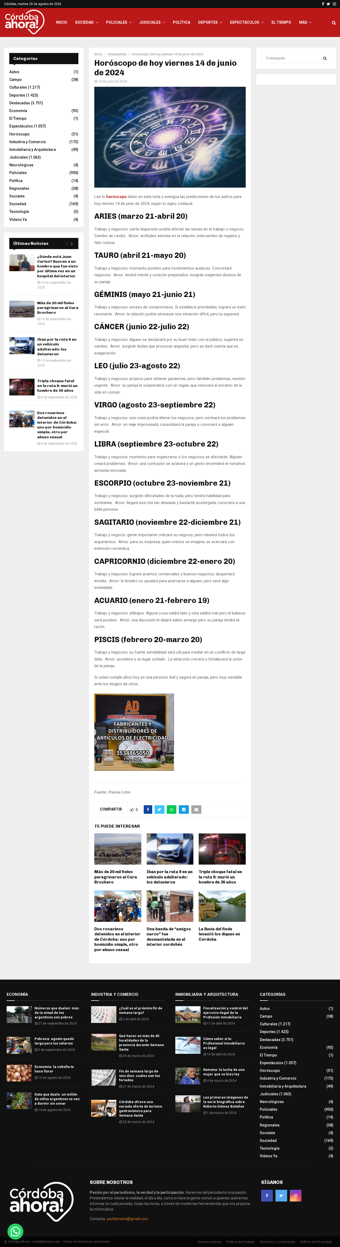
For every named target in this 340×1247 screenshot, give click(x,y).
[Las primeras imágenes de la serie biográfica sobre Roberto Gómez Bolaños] (188, 1103)
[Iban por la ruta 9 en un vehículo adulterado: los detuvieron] (22, 345)
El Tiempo (281, 22)
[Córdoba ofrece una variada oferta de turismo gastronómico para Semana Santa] (103, 1108)
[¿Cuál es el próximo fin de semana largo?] (103, 1014)
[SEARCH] (325, 58)
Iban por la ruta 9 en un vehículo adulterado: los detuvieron (170, 877)
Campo (15, 79)
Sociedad (84, 22)
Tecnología (19, 211)
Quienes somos (209, 1242)
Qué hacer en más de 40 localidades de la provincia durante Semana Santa (141, 1042)
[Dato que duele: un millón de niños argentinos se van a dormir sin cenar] (19, 1100)
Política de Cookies (240, 1242)
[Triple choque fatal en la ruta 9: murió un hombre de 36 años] (22, 387)
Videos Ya (18, 219)
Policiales (116, 22)
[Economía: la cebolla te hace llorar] (19, 1073)
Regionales (19, 188)
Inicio (61, 22)
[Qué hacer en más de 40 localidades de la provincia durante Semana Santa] (103, 1042)
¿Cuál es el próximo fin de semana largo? (140, 1010)
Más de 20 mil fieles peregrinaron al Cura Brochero (115, 877)
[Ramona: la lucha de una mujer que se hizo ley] (188, 1076)
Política (181, 22)
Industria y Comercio (27, 142)
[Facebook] (267, 1195)
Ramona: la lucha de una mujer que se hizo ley (224, 1072)
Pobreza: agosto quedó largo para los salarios (54, 1041)
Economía (18, 111)
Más (303, 22)
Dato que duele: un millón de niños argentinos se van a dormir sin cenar (57, 1098)
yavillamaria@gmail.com (127, 1219)
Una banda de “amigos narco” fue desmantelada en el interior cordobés (169, 937)
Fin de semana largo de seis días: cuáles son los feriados (139, 1075)
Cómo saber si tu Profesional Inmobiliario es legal (224, 1043)
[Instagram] (295, 1195)
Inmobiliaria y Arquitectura (32, 149)
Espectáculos (244, 22)
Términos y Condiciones (277, 1242)
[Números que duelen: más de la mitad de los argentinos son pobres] (19, 1014)
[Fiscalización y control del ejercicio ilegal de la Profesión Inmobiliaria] (188, 1014)
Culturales (18, 87)
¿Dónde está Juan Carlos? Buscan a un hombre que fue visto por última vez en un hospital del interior (57, 266)
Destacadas (19, 103)
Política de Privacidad (316, 1242)
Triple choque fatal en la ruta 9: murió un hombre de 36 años (220, 877)
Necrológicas (21, 165)
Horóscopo (19, 134)
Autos (14, 72)
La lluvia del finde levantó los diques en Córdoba (219, 934)
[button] (15, 1232)
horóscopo (117, 196)
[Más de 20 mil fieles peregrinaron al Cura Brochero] (22, 309)
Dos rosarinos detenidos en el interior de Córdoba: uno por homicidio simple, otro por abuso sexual (117, 939)
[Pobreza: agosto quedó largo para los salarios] (19, 1045)
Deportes (208, 22)
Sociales (17, 196)
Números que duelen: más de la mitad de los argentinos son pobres (57, 1012)
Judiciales (150, 22)
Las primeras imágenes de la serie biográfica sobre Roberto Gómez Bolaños (225, 1101)
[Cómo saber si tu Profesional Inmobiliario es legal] (188, 1045)
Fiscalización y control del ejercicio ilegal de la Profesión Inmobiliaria (225, 1012)
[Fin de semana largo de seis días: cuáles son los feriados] (103, 1077)
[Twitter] (281, 1195)
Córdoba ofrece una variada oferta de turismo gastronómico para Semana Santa (140, 1108)
